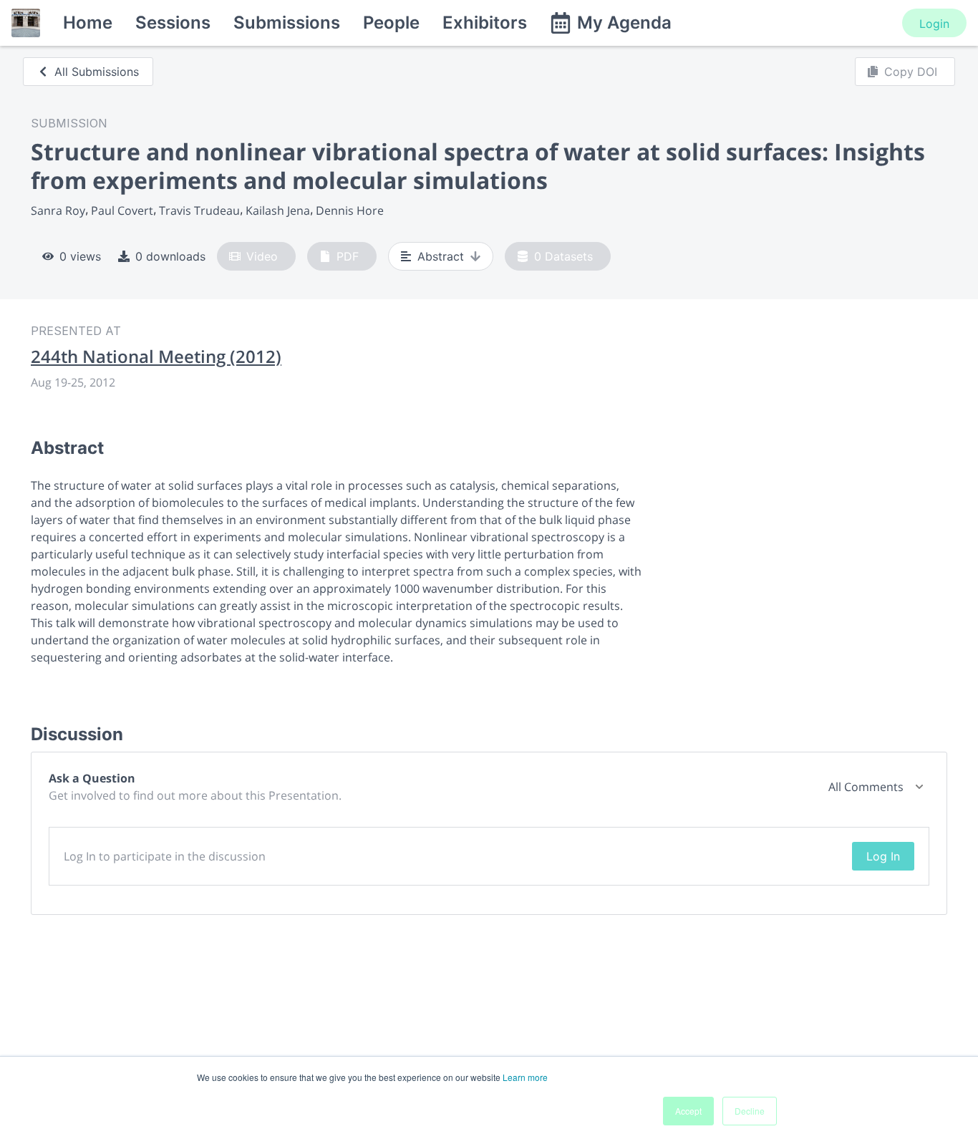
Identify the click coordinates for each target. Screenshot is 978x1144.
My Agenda (624, 22)
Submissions (286, 22)
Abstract (440, 256)
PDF (348, 256)
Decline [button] (750, 1111)
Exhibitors (484, 22)
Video (262, 256)
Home (87, 22)
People (391, 22)
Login (934, 23)
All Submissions (96, 71)
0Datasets (563, 256)
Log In (883, 856)
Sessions (172, 22)
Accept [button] (688, 1111)
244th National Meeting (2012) (156, 356)
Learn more (525, 1077)
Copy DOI (910, 71)
